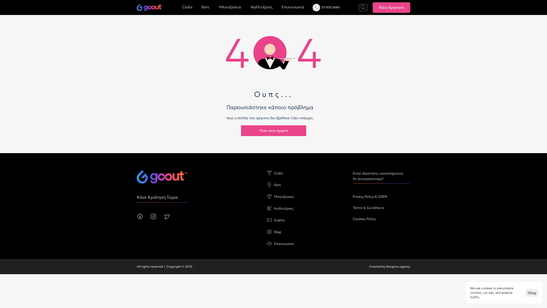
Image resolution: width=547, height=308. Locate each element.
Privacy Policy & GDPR (370, 196)
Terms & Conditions (368, 208)
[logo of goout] (150, 7)
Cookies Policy (364, 219)
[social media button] (140, 216)
